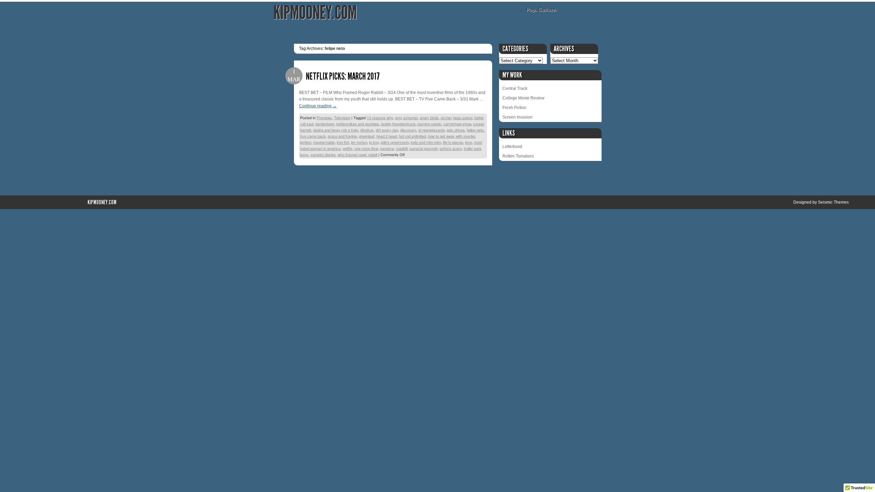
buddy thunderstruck (398, 123)
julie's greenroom (395, 142)
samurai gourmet (423, 148)
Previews (324, 117)
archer (446, 117)
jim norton (359, 142)
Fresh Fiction (514, 107)
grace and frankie (342, 136)
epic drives (456, 130)
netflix (347, 148)
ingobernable (324, 142)
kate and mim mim (426, 142)
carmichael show (457, 123)
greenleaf (366, 136)
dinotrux (367, 130)
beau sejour (462, 117)
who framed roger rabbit (357, 154)
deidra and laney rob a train (335, 130)
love (468, 142)
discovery (408, 130)
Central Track (514, 88)
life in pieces (453, 142)
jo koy (374, 142)
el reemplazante (431, 130)
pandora (387, 148)
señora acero (451, 148)
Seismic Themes (833, 202)
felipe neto (475, 130)
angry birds (429, 117)
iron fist (343, 142)
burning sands (429, 123)
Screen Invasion (517, 117)
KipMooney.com (315, 13)
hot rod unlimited (412, 136)
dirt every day (387, 130)
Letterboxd (512, 146)
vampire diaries (323, 154)
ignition (305, 142)
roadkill (401, 148)
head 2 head (386, 136)
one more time (366, 148)
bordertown (324, 123)
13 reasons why (380, 117)
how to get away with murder (451, 136)
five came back (313, 136)
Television (342, 117)
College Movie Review (523, 98)
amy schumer (406, 117)
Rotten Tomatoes (518, 156)
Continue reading (318, 106)
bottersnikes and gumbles (357, 123)
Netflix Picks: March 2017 (343, 76)
